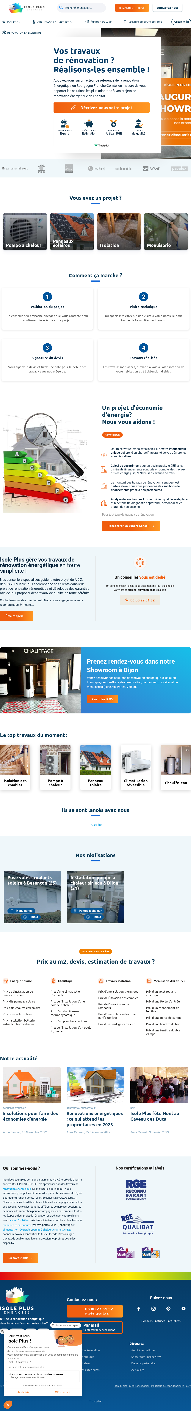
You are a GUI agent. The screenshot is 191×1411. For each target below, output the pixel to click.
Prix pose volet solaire (17, 1014)
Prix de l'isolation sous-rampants (113, 1005)
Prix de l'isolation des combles (118, 998)
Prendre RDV (102, 699)
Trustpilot (95, 824)
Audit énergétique (143, 1350)
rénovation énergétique (17, 1188)
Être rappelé (15, 616)
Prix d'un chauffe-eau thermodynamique (65, 1012)
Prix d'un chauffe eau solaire (21, 1007)
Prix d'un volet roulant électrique (161, 993)
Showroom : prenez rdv (146, 1356)
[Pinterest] (168, 1308)
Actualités (137, 1369)
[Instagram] (153, 1308)
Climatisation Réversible (84, 1350)
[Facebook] (138, 1308)
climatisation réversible (17, 1229)
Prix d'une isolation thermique (118, 991)
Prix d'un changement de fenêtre (162, 1009)
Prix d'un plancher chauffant (69, 1021)
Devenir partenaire (143, 1363)
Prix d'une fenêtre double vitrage (163, 1032)
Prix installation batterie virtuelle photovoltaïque (19, 1022)
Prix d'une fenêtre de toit (163, 1024)
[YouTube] (183, 1308)
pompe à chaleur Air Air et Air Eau (52, 1229)
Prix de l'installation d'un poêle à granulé (71, 1029)
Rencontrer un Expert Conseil (129, 526)
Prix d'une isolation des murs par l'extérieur (117, 1015)
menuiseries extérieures (17, 1224)
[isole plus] (17, 1312)
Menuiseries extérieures (84, 1369)
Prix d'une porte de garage (163, 1017)
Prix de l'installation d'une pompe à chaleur (68, 1003)
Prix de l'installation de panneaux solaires (18, 993)
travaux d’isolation (18, 1220)
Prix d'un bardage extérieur (116, 1024)
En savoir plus (18, 1258)
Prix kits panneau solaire (19, 1001)
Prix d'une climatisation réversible (66, 993)
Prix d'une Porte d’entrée (163, 1001)
